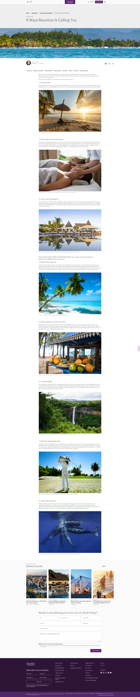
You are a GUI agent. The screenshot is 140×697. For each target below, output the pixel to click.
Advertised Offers (59, 670)
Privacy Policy (32, 686)
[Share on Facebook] (105, 63)
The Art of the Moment (90, 680)
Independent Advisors (75, 668)
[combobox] (49, 618)
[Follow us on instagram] (104, 673)
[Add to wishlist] (112, 63)
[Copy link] (109, 63)
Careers (72, 665)
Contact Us (88, 675)
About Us (87, 673)
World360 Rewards (59, 668)
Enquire (99, 2)
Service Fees (58, 665)
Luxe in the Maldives (59, 259)
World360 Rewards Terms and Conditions (104, 693)
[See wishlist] (104, 2)
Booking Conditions (69, 693)
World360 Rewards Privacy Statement (106, 695)
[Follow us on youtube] (111, 673)
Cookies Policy (92, 693)
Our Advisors (88, 665)
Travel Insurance (59, 673)
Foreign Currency (59, 681)
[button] (95, 650)
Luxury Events (88, 670)
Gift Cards (57, 675)
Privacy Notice (78, 693)
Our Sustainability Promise (91, 678)
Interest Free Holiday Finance (60, 678)
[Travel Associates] (70, 2)
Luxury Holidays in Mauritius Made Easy (82, 257)
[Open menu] (27, 2)
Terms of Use (44, 684)
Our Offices (88, 668)
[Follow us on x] (106, 673)
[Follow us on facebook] (101, 673)
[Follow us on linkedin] (108, 673)
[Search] (30, 2)
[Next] (112, 566)
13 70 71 (92, 2)
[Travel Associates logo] (30, 666)
